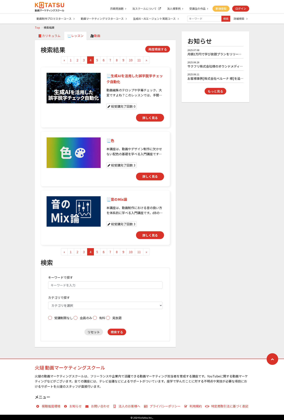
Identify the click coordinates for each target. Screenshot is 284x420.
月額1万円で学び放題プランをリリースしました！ (222, 54)
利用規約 (196, 406)
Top (37, 27)
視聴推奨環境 (51, 406)
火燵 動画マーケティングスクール (70, 367)
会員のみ (86, 317)
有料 (102, 317)
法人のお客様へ (129, 406)
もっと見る (215, 91)
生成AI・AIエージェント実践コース (154, 19)
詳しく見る (150, 117)
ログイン (240, 8)
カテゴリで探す (59, 297)
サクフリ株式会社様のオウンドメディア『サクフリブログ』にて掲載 (235, 66)
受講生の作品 (197, 8)
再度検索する (157, 49)
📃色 (110, 140)
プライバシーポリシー (165, 406)
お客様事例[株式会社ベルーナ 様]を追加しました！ (223, 78)
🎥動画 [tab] (95, 35)
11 (139, 60)
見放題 (117, 317)
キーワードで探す (60, 277)
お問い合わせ (100, 406)
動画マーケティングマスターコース (102, 19)
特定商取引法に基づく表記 (229, 406)
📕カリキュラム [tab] (49, 35)
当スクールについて (144, 8)
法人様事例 (174, 8)
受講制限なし (63, 317)
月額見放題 (117, 8)
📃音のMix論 (116, 199)
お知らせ (75, 406)
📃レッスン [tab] (75, 35)
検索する (117, 332)
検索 (226, 19)
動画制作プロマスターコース (54, 19)
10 (131, 60)
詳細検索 (239, 19)
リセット (94, 332)
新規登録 (221, 8)
